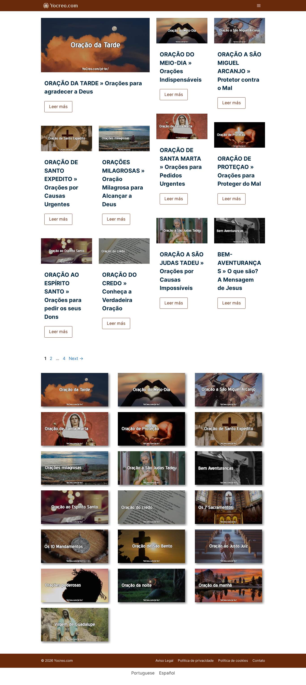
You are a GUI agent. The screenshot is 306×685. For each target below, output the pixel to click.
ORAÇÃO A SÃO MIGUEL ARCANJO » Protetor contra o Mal (239, 71)
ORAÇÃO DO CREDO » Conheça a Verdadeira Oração (119, 291)
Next (76, 358)
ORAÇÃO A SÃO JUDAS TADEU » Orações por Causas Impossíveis (182, 271)
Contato (258, 660)
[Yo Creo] (60, 5)
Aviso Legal (164, 660)
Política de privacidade (196, 660)
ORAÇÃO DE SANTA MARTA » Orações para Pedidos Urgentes (181, 167)
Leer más (58, 106)
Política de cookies (233, 660)
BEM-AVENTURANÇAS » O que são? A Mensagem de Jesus (239, 271)
